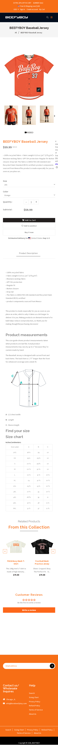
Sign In (22, 9)
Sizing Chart (34, 697)
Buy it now (29, 232)
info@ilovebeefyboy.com (16, 703)
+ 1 (25, 554)
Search (32, 693)
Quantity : (8, 201)
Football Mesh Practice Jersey (42, 562)
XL (21, 554)
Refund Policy (34, 705)
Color (5, 191)
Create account (32, 9)
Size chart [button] (14, 437)
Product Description (28, 253)
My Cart (42, 9)
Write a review (29, 610)
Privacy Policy (34, 701)
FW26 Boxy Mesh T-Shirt (16, 562)
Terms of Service (36, 710)
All (16, 32)
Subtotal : (8, 209)
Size (5, 181)
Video (30, 132)
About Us (32, 714)
